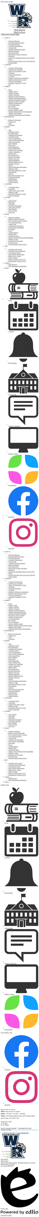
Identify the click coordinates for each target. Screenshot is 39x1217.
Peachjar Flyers (13, 243)
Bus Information (13, 133)
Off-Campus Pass (13, 155)
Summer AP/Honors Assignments (18, 78)
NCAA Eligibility (13, 108)
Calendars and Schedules (15, 226)
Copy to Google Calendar (8, 1128)
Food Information (13, 147)
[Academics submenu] (5, 580)
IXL (9, 85)
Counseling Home (13, 187)
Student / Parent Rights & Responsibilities (20, 238)
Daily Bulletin (12, 209)
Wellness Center (13, 169)
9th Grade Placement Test (16, 175)
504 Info (10, 174)
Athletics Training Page (15, 103)
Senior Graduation (13, 196)
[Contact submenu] (10, 263)
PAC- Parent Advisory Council (17, 221)
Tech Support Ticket (14, 253)
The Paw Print (12, 211)
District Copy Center (14, 256)
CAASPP (11, 76)
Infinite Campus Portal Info (16, 219)
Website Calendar (6, 1130)
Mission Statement (13, 51)
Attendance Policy (13, 132)
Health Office (12, 153)
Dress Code (11, 145)
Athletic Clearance (13, 95)
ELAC (10, 231)
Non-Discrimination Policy (16, 43)
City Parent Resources (15, 222)
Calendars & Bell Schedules (16, 49)
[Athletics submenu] (5, 88)
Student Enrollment (14, 217)
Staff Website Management (16, 254)
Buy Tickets (12, 106)
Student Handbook (14, 160)
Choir (10, 123)
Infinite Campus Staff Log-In (17, 259)
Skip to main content (7, 1)
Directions (11, 56)
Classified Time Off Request (16, 251)
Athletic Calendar (13, 93)
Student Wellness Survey (15, 162)
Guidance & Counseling (15, 69)
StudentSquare (12, 179)
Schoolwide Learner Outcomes (17, 54)
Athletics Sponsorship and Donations (19, 115)
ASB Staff (11, 204)
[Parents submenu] (5, 216)
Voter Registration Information (17, 167)
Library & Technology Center (17, 71)
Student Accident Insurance (16, 96)
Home (10, 90)
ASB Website (12, 201)
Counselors (11, 189)
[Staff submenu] (5, 248)
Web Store (11, 202)
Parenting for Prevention (15, 241)
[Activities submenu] (5, 199)
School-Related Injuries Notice (17, 244)
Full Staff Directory (14, 44)
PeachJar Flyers (13, 180)
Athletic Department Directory (17, 100)
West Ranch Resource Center (17, 170)
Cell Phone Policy (13, 137)
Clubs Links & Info (14, 142)
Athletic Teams (12, 91)
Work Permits (12, 172)
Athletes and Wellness (14, 113)
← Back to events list (8, 1133)
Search (7, 268)
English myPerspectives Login (17, 80)
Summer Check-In (13, 164)
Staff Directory (12, 264)
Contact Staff (12, 48)
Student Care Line (13, 159)
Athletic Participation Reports (17, 98)
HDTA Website (13, 258)
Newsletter (11, 229)
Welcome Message (14, 41)
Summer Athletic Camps (15, 110)
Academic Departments (15, 46)
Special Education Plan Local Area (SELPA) (21, 61)
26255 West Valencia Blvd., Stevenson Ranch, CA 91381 (18, 1163)
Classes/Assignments (14, 75)
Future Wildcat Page (14, 148)
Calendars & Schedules (15, 135)
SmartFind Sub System (15, 249)
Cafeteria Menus (13, 182)
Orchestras (11, 125)
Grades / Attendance (14, 152)
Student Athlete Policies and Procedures (20, 111)
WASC (10, 59)
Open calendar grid (22, 1133)
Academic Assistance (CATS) (17, 83)
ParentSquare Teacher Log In (17, 261)
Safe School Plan (13, 53)
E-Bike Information (14, 177)
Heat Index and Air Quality (16, 101)
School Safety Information (16, 227)
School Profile (12, 63)
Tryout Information (14, 105)
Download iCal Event (24, 1128)
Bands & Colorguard (14, 120)
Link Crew (11, 212)
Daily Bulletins (12, 143)
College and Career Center (16, 190)
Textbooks (11, 73)
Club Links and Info (14, 207)
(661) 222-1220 (10, 1164)
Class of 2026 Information (16, 140)
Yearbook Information (14, 206)
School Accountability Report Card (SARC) (21, 58)
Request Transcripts (14, 157)
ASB (9, 130)
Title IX (10, 165)
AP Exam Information (14, 81)
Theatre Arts (12, 122)
